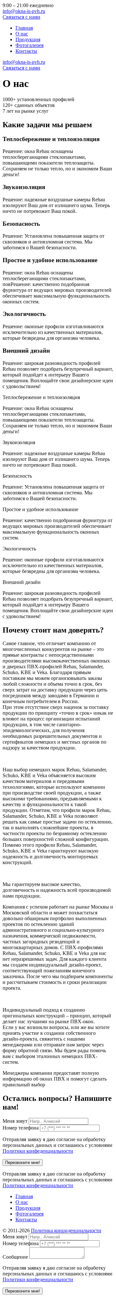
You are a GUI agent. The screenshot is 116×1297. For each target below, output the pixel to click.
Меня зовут (15, 1121)
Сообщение (15, 1257)
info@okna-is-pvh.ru (24, 11)
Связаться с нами (21, 17)
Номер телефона (21, 1127)
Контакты (26, 51)
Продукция (27, 39)
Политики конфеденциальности (38, 1151)
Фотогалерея (29, 45)
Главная (24, 28)
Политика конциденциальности (66, 1230)
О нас (21, 33)
